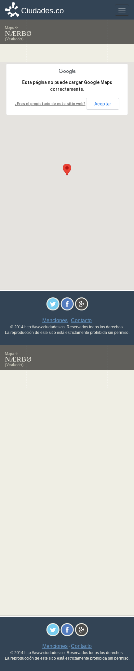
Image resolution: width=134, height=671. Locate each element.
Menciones (55, 320)
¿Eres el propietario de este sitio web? (50, 104)
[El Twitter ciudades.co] (53, 303)
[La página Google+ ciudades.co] (81, 303)
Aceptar (102, 103)
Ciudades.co (42, 10)
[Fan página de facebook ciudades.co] (67, 303)
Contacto (81, 320)
